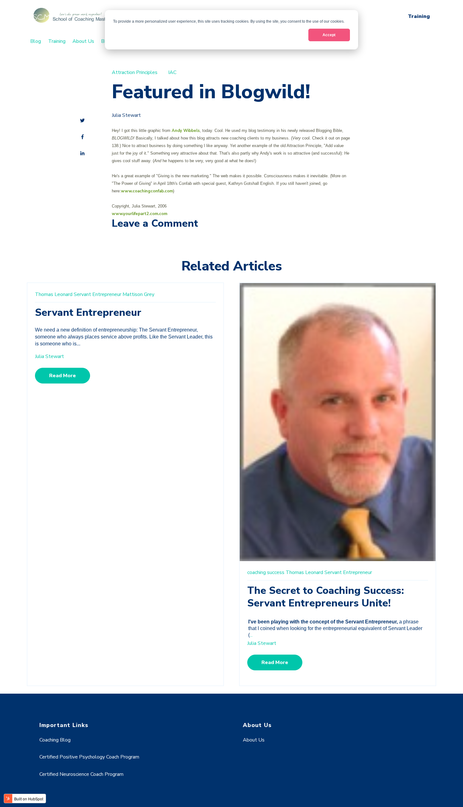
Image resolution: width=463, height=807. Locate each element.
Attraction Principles (134, 72)
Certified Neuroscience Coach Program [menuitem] (81, 774)
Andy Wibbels (186, 131)
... (251, 635)
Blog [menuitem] (35, 41)
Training (419, 16)
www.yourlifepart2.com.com (139, 214)
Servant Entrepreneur (97, 294)
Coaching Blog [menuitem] (55, 739)
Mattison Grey (138, 294)
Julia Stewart (126, 115)
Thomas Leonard (53, 294)
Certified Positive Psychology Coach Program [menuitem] (89, 756)
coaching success (265, 572)
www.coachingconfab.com (147, 191)
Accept (329, 35)
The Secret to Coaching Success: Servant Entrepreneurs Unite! (325, 597)
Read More (62, 375)
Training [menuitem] (57, 41)
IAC (172, 72)
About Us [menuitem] (83, 41)
